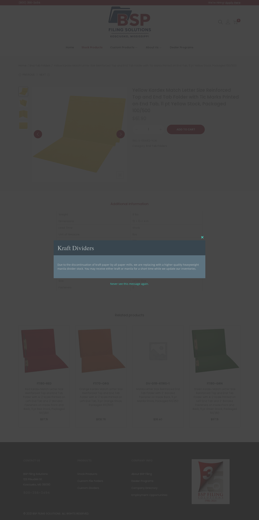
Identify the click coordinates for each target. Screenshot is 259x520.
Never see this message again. (129, 284)
